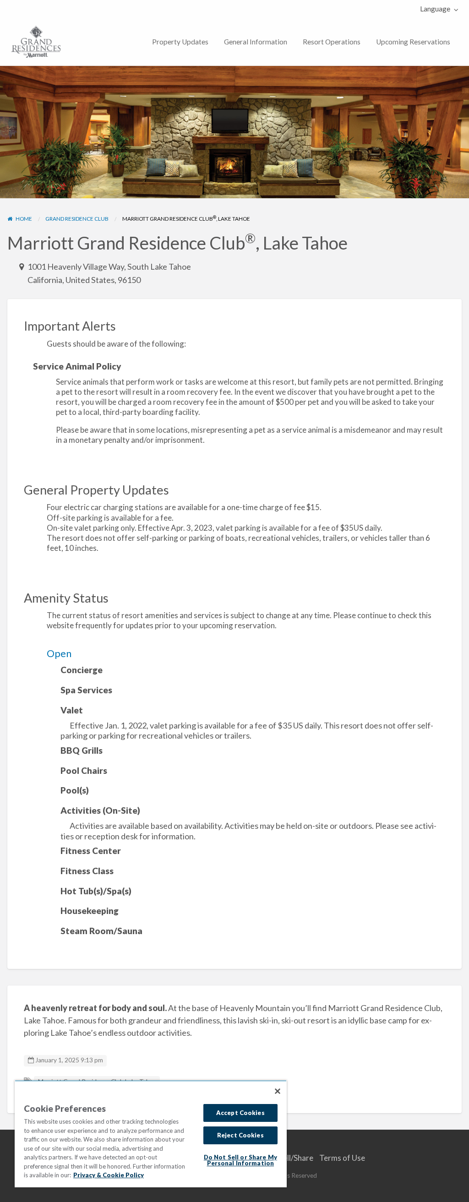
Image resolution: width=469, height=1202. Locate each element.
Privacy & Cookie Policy (108, 1175)
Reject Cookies (240, 1135)
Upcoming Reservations (413, 42)
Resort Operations (331, 42)
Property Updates (180, 42)
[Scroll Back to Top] (459, 1192)
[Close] (277, 1091)
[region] (151, 1133)
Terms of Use (342, 1158)
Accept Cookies (240, 1112)
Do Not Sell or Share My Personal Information (240, 1160)
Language (435, 9)
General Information (255, 42)
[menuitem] (437, 9)
